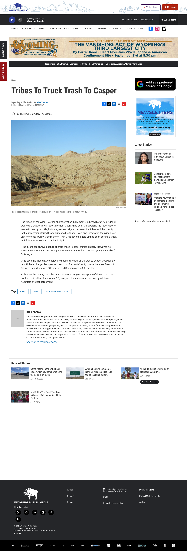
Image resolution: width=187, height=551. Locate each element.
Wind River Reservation (57, 291)
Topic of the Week (162, 194)
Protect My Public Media (149, 496)
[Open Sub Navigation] (18, 28)
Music (76, 28)
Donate (171, 7)
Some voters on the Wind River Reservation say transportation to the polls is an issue (46, 372)
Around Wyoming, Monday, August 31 (152, 221)
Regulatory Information (113, 503)
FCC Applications (146, 490)
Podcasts (27, 28)
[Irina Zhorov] (17, 318)
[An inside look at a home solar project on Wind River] (130, 373)
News (41, 28)
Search (131, 28)
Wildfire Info (3, 71)
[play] (12, 19)
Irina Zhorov (42, 102)
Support (102, 28)
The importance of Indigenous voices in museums (164, 156)
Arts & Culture (58, 28)
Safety (142, 28)
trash (36, 291)
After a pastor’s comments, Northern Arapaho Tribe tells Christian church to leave (98, 372)
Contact (70, 496)
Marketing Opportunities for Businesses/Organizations (115, 490)
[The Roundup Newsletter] (155, 116)
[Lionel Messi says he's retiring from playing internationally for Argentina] (143, 178)
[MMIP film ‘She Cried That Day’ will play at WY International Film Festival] (20, 397)
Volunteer (152, 7)
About (88, 28)
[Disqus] (93, 443)
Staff (105, 497)
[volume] (20, 20)
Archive (142, 502)
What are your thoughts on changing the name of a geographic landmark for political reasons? (165, 204)
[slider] (24, 19)
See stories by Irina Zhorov (41, 342)
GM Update (3, 50)
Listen (12, 28)
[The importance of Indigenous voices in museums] (143, 158)
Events (117, 28)
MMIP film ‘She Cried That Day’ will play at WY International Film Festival (46, 395)
